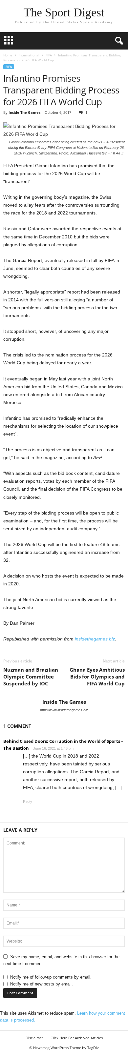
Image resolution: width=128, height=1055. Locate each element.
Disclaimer (34, 1037)
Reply (27, 801)
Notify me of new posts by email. (41, 984)
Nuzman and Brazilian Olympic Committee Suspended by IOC (30, 676)
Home (7, 55)
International (29, 55)
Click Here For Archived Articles (77, 1037)
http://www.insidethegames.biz (64, 710)
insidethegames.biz (95, 638)
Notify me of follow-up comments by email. (51, 977)
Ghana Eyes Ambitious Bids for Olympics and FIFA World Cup (97, 676)
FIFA (49, 55)
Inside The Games (24, 112)
